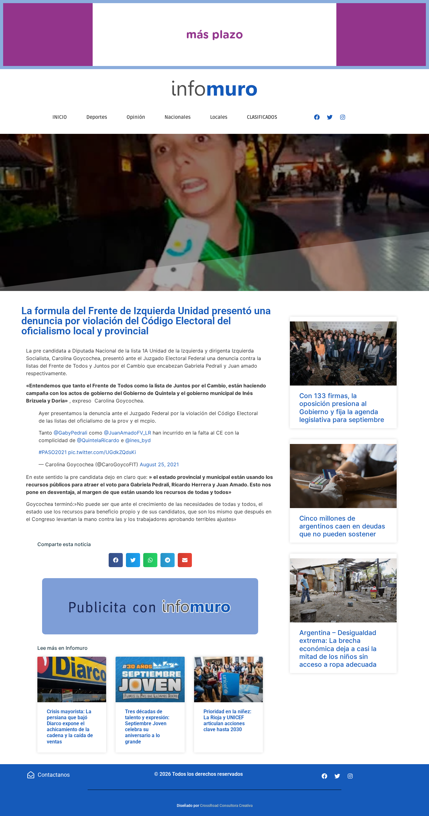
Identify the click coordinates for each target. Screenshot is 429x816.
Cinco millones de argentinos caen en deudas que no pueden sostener (342, 526)
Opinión (136, 117)
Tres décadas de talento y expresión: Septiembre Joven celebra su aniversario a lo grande (147, 727)
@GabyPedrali (70, 433)
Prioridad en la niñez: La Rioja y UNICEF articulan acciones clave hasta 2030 (227, 721)
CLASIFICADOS (262, 117)
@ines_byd (138, 440)
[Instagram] (342, 117)
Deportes (96, 117)
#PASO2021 (53, 452)
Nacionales (178, 117)
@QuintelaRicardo (98, 440)
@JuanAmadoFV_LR (127, 433)
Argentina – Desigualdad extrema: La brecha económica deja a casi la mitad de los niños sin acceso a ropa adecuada (338, 648)
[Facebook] (317, 117)
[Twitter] (329, 117)
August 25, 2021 (159, 464)
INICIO (59, 117)
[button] (116, 560)
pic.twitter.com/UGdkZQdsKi (102, 452)
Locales (218, 117)
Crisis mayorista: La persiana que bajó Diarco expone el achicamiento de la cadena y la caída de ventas (70, 727)
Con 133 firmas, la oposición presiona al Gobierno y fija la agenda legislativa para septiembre (341, 408)
